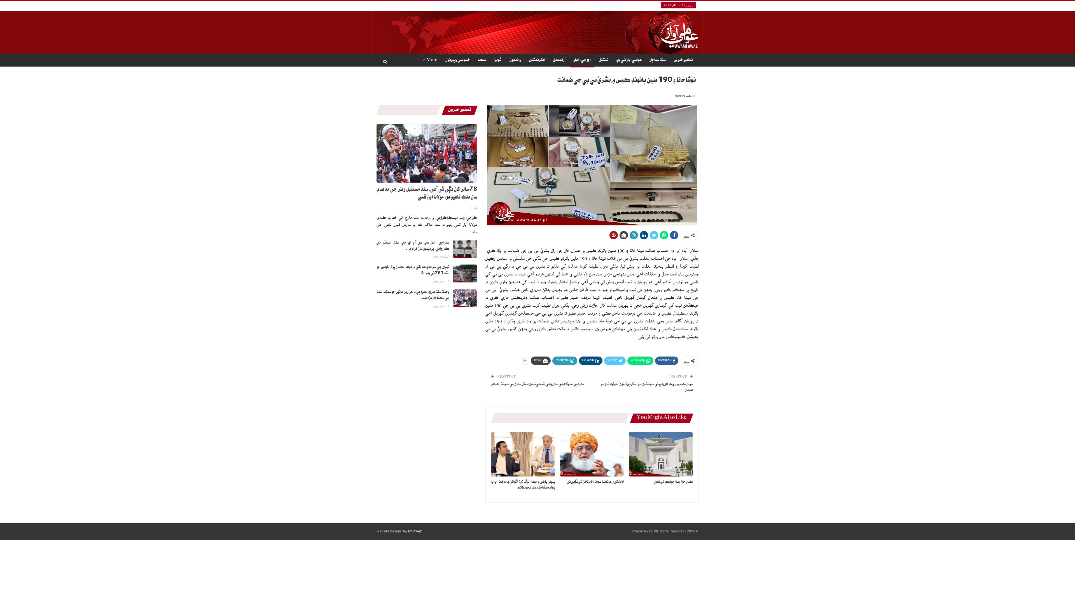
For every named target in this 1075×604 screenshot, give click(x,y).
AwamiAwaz (412, 531)
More (431, 60)
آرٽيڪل (559, 60)
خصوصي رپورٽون (457, 60)
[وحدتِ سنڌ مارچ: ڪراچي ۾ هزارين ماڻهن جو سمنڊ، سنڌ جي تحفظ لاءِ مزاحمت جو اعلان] (465, 298)
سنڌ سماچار (658, 60)
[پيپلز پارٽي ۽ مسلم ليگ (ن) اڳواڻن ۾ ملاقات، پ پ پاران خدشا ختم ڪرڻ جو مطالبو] (523, 454)
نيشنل (603, 60)
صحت (482, 60)
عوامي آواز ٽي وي (629, 60)
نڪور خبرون (683, 60)
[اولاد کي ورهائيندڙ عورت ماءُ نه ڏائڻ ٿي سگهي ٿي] (592, 454)
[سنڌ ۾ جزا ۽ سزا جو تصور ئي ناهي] (661, 454)
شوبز (497, 60)
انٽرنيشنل (537, 60)
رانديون (515, 60)
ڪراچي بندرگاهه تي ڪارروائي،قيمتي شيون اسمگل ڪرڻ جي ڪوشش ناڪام (537, 385)
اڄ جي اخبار (582, 60)
